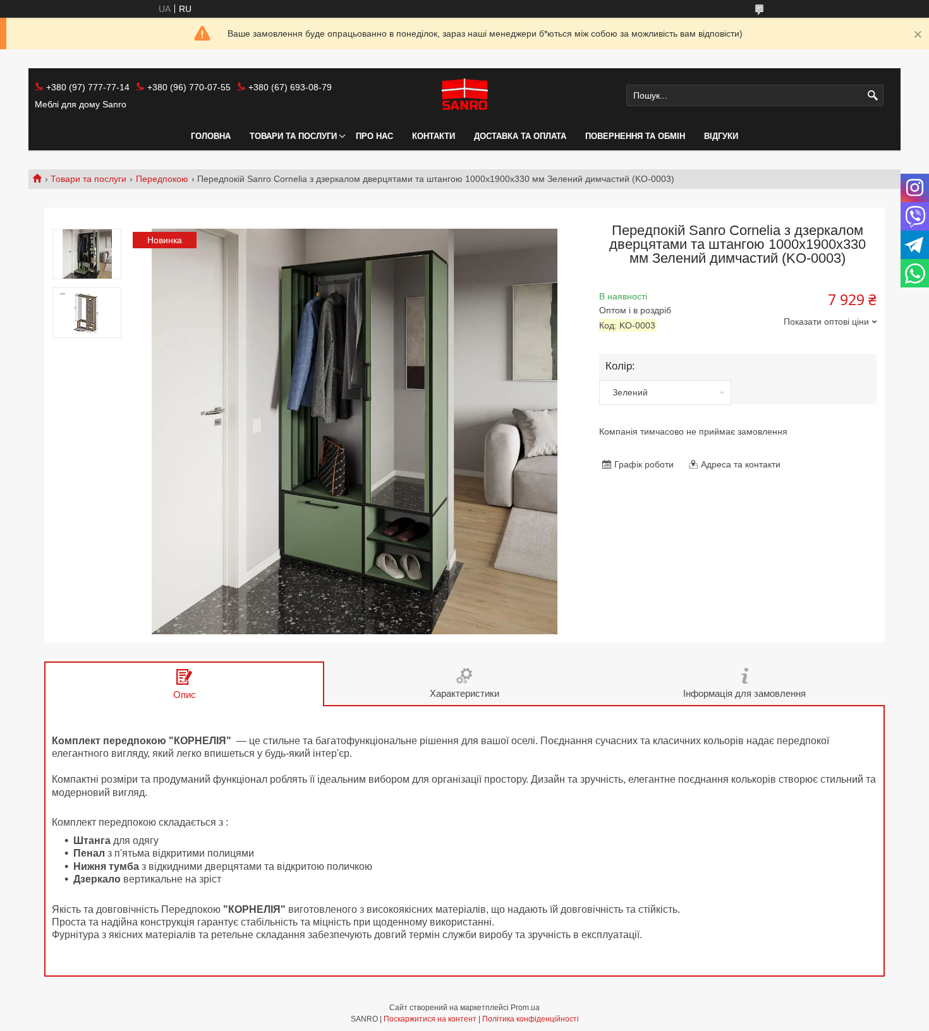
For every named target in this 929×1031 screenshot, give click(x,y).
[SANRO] (464, 95)
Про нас (374, 136)
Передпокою (162, 179)
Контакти (433, 136)
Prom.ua (525, 1007)
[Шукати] (872, 96)
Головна (211, 136)
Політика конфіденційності (530, 1019)
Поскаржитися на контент (430, 1019)
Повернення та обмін (635, 136)
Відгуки (721, 136)
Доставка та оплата (520, 136)
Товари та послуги (293, 136)
